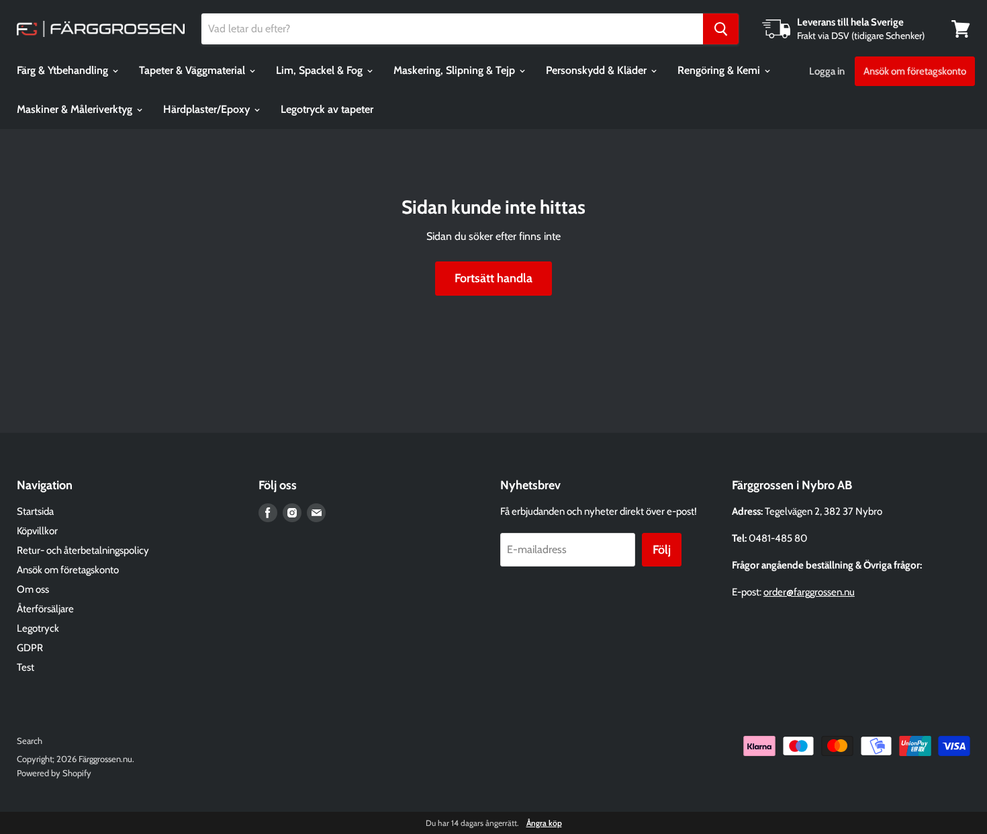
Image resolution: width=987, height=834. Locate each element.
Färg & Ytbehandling (64, 70)
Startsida (35, 511)
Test (25, 667)
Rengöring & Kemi (720, 70)
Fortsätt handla (493, 278)
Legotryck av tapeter (327, 109)
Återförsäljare (45, 609)
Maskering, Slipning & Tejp (455, 70)
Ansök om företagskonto (914, 71)
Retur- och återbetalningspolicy (83, 550)
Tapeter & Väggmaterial (193, 70)
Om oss (33, 589)
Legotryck (38, 628)
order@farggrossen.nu (809, 592)
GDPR (30, 648)
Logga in (827, 71)
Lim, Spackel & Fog (320, 70)
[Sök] (721, 28)
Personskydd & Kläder (597, 70)
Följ (662, 549)
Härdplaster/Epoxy (207, 109)
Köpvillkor (37, 531)
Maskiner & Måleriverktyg (76, 109)
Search (29, 740)
